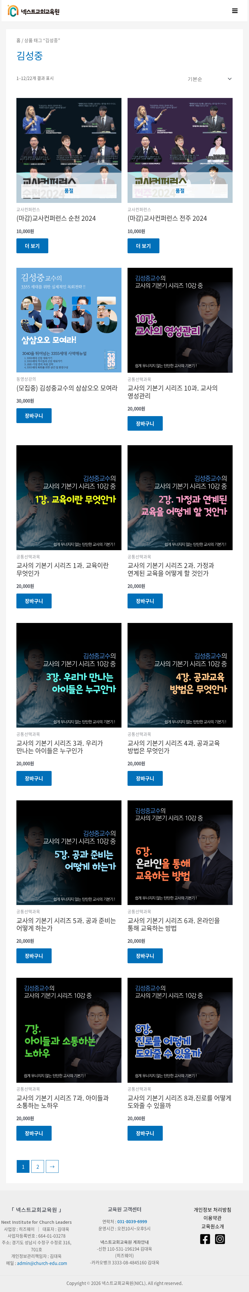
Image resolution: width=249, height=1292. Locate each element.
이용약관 (212, 1217)
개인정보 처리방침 (212, 1209)
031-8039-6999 (132, 1221)
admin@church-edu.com (42, 1263)
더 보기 (32, 245)
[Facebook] (205, 1239)
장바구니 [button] (34, 415)
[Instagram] (220, 1239)
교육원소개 (212, 1226)
